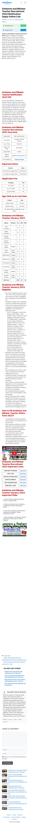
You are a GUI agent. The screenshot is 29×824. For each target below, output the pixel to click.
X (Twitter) (19, 719)
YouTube (15, 719)
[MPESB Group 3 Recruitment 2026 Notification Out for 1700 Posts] (4, 771)
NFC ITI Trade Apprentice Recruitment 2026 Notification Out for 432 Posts (14, 776)
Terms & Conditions (16, 817)
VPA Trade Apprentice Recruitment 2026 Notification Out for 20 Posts (14, 803)
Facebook (5, 721)
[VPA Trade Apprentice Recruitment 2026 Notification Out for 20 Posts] (4, 802)
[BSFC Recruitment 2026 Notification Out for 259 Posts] (4, 787)
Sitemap (24, 817)
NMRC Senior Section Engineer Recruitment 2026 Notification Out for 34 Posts (14, 797)
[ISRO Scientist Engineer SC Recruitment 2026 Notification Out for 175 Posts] (4, 781)
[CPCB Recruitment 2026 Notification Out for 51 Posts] (4, 808)
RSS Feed (14, 819)
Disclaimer (19, 814)
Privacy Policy (6, 817)
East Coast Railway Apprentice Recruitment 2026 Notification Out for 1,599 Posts (14, 791)
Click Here (23, 470)
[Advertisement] (14, 75)
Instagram (10, 719)
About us (9, 814)
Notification (14, 102)
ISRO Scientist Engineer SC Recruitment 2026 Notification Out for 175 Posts (14, 782)
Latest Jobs (7, 655)
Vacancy (9, 37)
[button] (21, 3)
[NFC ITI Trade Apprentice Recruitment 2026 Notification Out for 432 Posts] (4, 775)
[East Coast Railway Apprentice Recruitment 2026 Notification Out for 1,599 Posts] (4, 791)
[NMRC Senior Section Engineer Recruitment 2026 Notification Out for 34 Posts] (4, 797)
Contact (14, 814)
